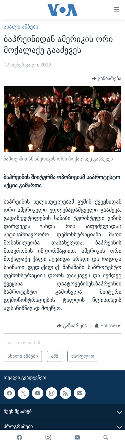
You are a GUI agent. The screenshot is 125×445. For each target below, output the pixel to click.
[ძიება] (106, 437)
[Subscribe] (79, 393)
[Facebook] (19, 437)
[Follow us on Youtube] (37, 393)
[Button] (107, 78)
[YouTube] (77, 437)
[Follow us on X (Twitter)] (23, 393)
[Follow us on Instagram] (51, 393)
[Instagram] (48, 437)
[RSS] (65, 393)
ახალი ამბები (21, 27)
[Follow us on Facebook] (9, 393)
